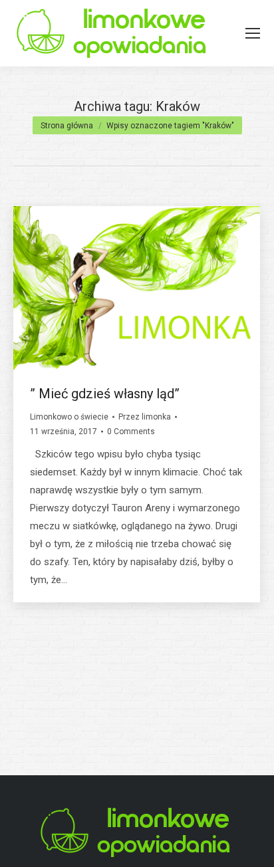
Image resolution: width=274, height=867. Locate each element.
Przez (144, 417)
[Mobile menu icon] (253, 33)
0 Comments (131, 431)
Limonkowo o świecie (69, 417)
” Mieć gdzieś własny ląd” (105, 394)
